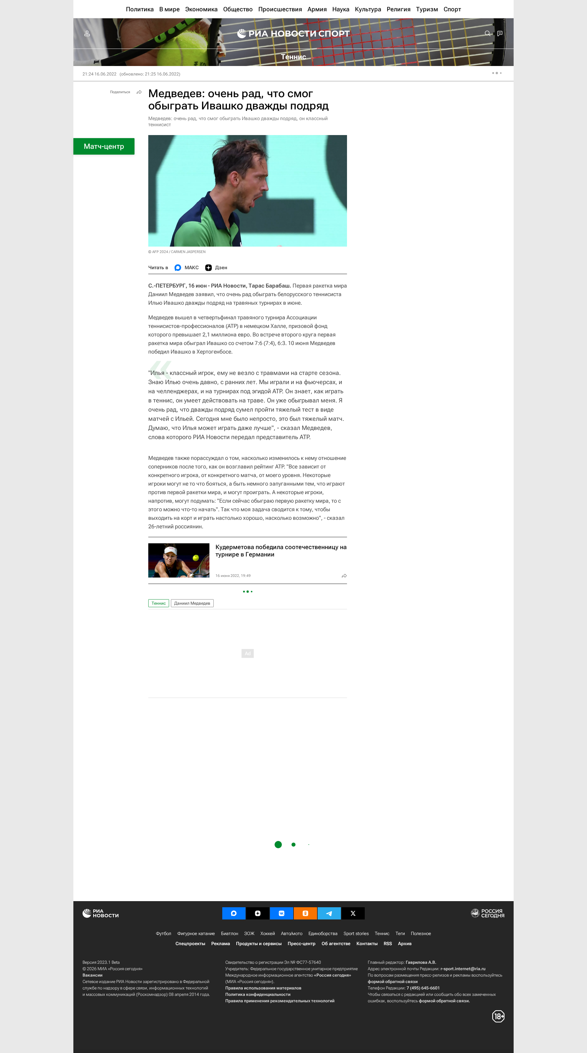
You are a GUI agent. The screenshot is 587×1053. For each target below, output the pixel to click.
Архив (405, 943)
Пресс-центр (302, 943)
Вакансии (92, 975)
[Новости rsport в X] (353, 913)
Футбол (163, 933)
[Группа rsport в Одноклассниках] (305, 913)
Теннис (159, 603)
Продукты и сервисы (259, 943)
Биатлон (229, 933)
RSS (388, 943)
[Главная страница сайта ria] (272, 33)
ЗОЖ (249, 933)
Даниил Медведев (192, 603)
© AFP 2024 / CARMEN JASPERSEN (176, 252)
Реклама (220, 943)
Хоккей (267, 933)
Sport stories (356, 933)
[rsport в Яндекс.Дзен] (257, 913)
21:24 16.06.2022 (99, 74)
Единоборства (323, 933)
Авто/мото (291, 933)
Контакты (367, 943)
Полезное (421, 933)
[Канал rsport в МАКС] (234, 913)
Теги (400, 933)
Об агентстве (336, 943)
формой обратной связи (393, 981)
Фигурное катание (196, 933)
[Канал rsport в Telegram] (329, 913)
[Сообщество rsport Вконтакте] (281, 913)
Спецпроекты (190, 943)
